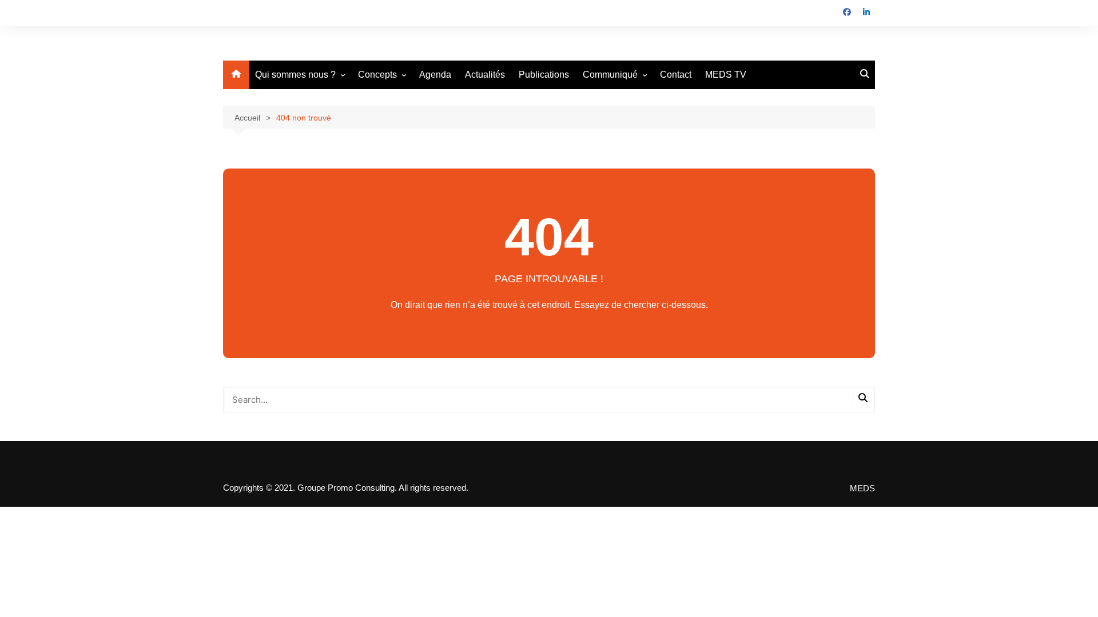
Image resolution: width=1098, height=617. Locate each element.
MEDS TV (725, 74)
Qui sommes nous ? (295, 74)
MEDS (862, 488)
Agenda (435, 74)
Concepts (377, 74)
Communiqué (610, 74)
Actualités (485, 74)
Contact (675, 74)
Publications (544, 74)
